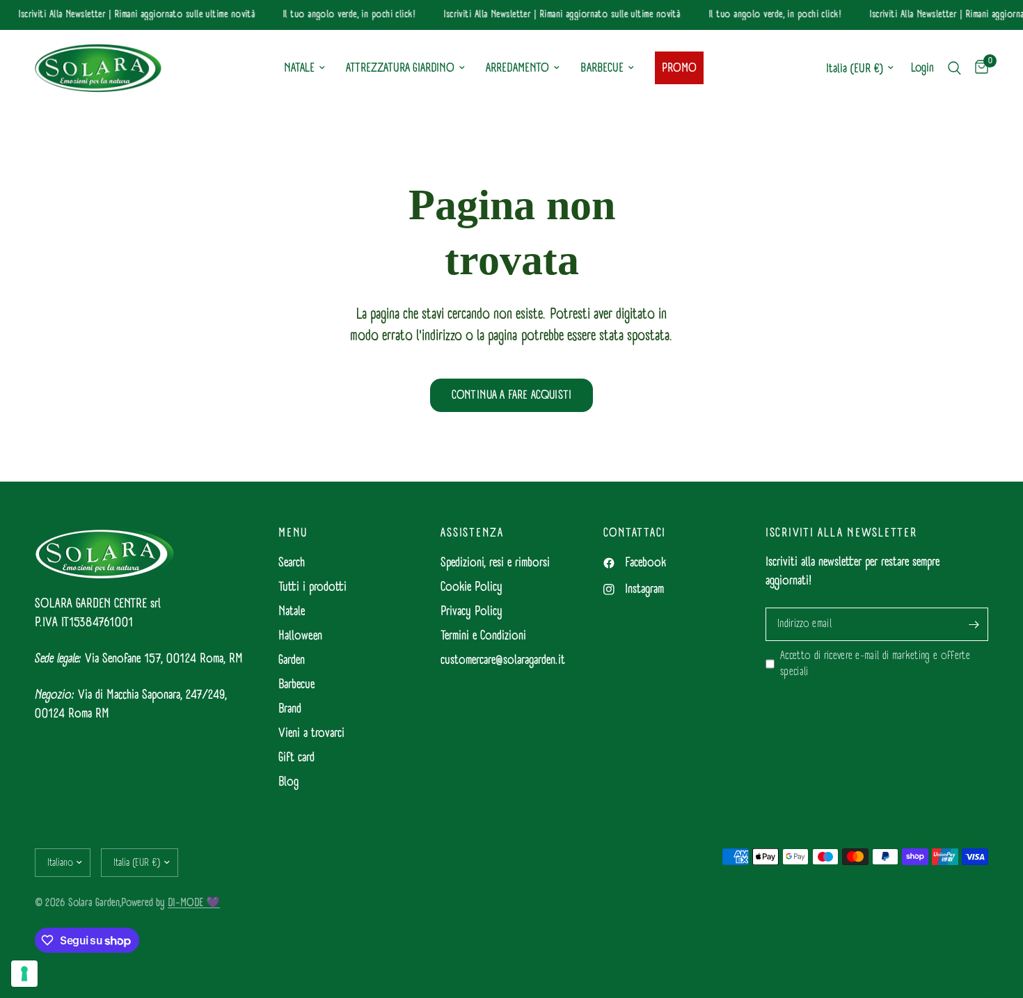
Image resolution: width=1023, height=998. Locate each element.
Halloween (300, 636)
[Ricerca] (954, 68)
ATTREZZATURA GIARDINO (400, 67)
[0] (978, 68)
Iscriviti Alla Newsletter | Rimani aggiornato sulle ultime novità (133, 15)
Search (291, 563)
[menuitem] (304, 69)
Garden (291, 660)
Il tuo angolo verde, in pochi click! (345, 15)
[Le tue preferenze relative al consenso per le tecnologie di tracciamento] (24, 973)
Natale (291, 611)
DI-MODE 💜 (194, 902)
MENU (293, 533)
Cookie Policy (471, 587)
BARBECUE (602, 67)
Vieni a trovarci (311, 733)
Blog (288, 782)
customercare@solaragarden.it (503, 660)
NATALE (299, 67)
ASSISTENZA (472, 533)
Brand (289, 709)
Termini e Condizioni (483, 636)
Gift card (296, 757)
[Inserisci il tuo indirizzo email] (974, 624)
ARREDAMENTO (517, 67)
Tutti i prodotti (312, 587)
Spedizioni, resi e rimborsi (495, 563)
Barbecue (296, 684)
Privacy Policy (471, 611)
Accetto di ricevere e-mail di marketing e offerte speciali (875, 664)
